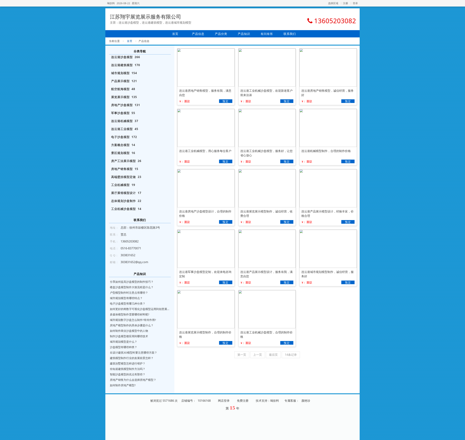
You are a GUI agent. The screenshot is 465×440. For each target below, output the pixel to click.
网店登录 (224, 401)
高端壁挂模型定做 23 (126, 177)
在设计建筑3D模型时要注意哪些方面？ (133, 352)
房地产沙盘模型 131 (125, 105)
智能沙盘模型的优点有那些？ (127, 374)
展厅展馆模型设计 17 (126, 193)
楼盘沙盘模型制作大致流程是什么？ (131, 287)
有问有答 (267, 34)
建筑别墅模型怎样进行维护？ (127, 363)
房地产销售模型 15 (124, 169)
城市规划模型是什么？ (123, 341)
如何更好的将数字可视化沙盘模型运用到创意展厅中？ (140, 309)
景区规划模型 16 (123, 153)
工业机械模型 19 (123, 185)
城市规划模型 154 (124, 73)
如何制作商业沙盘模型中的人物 (129, 330)
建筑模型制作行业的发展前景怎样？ (131, 358)
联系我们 (290, 34)
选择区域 (333, 3)
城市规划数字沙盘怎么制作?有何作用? (133, 320)
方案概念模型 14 (123, 145)
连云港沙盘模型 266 (125, 57)
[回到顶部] (460, 435)
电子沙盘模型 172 (124, 137)
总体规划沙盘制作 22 (126, 201)
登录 (355, 3)
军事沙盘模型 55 (123, 113)
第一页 (241, 355)
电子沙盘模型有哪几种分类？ (127, 303)
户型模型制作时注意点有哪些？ (129, 292)
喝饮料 (111, 3)
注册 (345, 3)
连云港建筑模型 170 (125, 65)
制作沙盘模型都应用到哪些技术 (129, 336)
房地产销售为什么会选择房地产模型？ (133, 380)
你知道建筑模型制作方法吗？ (127, 369)
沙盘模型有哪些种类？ (123, 347)
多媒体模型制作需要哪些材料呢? (129, 314)
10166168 (204, 401)
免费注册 (242, 401)
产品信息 (198, 34)
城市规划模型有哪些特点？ (126, 298)
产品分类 (221, 34)
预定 (226, 101)
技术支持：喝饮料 (267, 401)
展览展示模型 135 (124, 97)
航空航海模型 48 (123, 89)
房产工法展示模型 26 (126, 161)
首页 (175, 34)
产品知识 (244, 34)
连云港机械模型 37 (124, 121)
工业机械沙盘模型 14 (126, 209)
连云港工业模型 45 (124, 129)
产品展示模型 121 (124, 81)
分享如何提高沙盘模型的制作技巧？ (131, 281)
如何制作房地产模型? (123, 385)
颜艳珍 (306, 401)
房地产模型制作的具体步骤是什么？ (131, 325)
